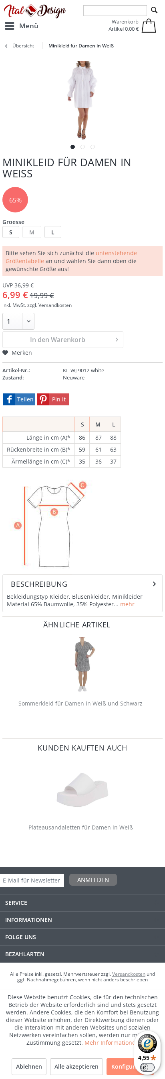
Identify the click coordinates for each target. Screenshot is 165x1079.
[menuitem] (21, 26)
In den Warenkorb (57, 339)
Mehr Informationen (112, 1042)
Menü (28, 25)
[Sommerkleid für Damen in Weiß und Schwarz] (82, 665)
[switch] (147, 1067)
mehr (127, 604)
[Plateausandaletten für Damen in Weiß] (82, 789)
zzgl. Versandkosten (49, 305)
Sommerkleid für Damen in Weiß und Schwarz (80, 703)
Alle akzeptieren (76, 1066)
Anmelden (93, 880)
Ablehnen (29, 1066)
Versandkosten (128, 974)
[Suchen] (154, 10)
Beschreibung (39, 584)
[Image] (72, 147)
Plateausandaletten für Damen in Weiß (80, 827)
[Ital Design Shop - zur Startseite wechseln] (35, 11)
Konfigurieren (130, 1066)
